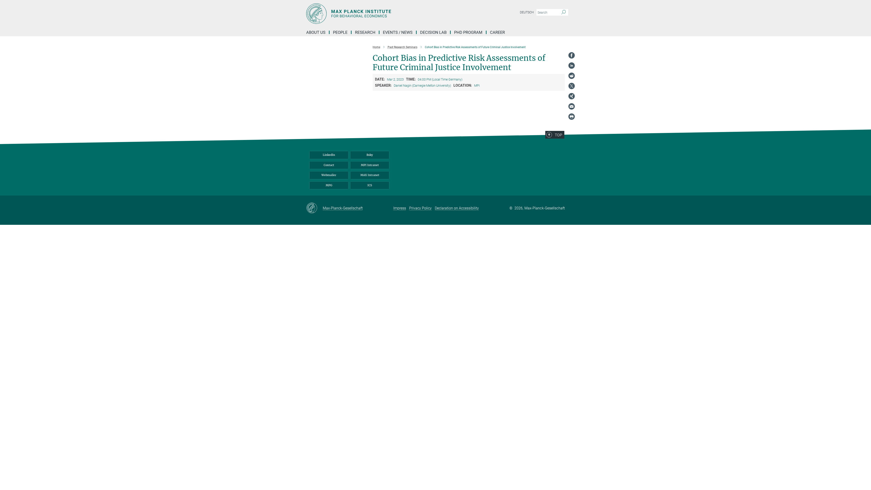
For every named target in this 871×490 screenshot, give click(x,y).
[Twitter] (571, 86)
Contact (329, 165)
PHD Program (468, 32)
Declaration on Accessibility (457, 208)
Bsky (370, 155)
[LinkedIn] (571, 65)
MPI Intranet (370, 165)
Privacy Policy (420, 208)
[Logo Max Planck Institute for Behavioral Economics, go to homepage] (391, 13)
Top (558, 135)
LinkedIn (329, 155)
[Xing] (571, 96)
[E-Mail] (571, 106)
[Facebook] (571, 55)
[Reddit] (571, 75)
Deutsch (527, 12)
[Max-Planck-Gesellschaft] (314, 208)
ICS (369, 185)
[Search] (563, 12)
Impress (399, 208)
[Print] (571, 116)
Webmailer (328, 175)
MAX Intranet (369, 175)
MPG (329, 185)
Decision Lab (433, 32)
